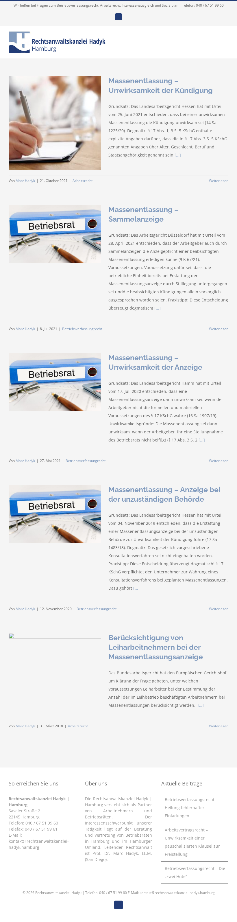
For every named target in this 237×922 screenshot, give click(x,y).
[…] (201, 705)
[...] (178, 155)
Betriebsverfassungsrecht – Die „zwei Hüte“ (195, 872)
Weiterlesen (218, 180)
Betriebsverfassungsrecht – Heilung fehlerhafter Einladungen (191, 807)
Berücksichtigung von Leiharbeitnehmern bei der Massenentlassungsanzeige (155, 647)
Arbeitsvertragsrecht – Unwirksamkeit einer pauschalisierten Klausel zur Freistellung (192, 842)
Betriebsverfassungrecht (82, 328)
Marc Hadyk (25, 180)
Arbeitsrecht (82, 180)
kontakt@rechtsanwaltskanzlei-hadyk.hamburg (177, 892)
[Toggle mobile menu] (226, 38)
